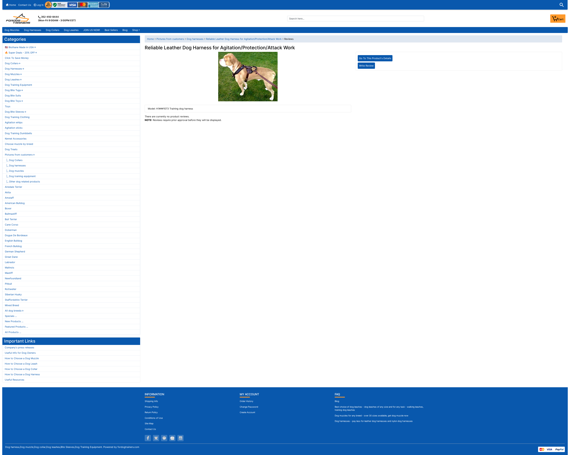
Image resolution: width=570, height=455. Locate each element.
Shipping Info (151, 401)
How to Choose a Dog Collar (21, 369)
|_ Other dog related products (22, 181)
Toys (7, 106)
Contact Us (24, 4)
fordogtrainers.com (128, 446)
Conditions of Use (154, 418)
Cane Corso (11, 224)
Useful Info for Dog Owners (20, 352)
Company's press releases (19, 347)
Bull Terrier (11, 219)
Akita (8, 192)
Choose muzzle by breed (19, 143)
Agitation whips (13, 122)
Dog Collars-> (12, 63)
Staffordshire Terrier (16, 299)
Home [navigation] (150, 38)
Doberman (11, 229)
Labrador (10, 262)
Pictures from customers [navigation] (170, 38)
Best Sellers (111, 30)
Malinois (9, 267)
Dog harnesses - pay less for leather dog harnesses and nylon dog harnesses (374, 421)
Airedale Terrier (13, 186)
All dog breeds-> (14, 310)
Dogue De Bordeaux (16, 235)
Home (12, 4)
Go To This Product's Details (375, 58)
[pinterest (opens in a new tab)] (164, 438)
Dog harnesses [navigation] (195, 38)
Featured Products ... (16, 326)
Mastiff (9, 272)
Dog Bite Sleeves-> (15, 111)
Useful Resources (14, 379)
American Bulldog (15, 203)
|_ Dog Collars (13, 160)
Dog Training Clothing (17, 117)
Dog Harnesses (32, 30)
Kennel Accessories (15, 138)
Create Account (247, 412)
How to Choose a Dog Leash (21, 363)
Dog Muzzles (12, 30)
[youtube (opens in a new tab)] (172, 438)
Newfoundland (13, 278)
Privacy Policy (152, 407)
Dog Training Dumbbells (18, 133)
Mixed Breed (12, 305)
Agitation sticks (13, 127)
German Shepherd (15, 251)
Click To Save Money (17, 57)
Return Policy (151, 412)
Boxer (8, 208)
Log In (39, 4)
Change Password (249, 407)
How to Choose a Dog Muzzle (22, 358)
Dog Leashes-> (13, 79)
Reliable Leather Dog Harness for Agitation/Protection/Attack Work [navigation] (244, 38)
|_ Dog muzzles (14, 170)
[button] (561, 4)
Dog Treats (11, 149)
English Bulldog (13, 240)
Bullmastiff (11, 213)
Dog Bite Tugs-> (14, 90)
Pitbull (8, 283)
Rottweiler (10, 289)
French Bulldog (13, 246)
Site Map (149, 423)
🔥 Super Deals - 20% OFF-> (21, 52)
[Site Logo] (18, 18)
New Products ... (14, 321)
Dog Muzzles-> (13, 74)
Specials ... (11, 315)
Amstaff (9, 197)
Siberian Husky (13, 294)
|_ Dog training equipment (20, 176)
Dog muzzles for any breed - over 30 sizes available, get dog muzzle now (371, 415)
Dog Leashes (71, 30)
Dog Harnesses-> (14, 68)
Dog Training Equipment (18, 84)
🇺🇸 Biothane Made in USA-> (20, 47)
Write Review (366, 65)
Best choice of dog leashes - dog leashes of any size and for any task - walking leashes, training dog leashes (379, 408)
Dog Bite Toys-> (14, 100)
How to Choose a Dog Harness (22, 374)
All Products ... (13, 332)
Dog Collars (52, 30)
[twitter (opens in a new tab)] (156, 438)
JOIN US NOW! (91, 30)
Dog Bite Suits (13, 95)
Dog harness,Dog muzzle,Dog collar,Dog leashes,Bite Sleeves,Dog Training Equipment (53, 446)
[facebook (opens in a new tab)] (148, 438)
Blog (125, 30)
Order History (246, 401)
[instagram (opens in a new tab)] (180, 438)
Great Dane (11, 256)
